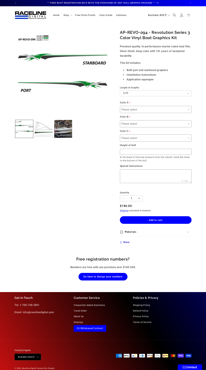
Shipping (124, 210)
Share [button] (126, 242)
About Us (79, 316)
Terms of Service (142, 322)
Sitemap (78, 322)
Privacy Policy (141, 316)
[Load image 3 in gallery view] (63, 129)
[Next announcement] (190, 3)
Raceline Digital (29, 368)
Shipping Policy (141, 305)
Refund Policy (140, 311)
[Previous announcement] (15, 3)
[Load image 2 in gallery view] (44, 129)
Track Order (80, 311)
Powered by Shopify (46, 368)
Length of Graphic (129, 87)
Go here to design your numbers (103, 276)
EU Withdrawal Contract (90, 328)
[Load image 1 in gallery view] (24, 129)
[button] (67, 15)
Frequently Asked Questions (89, 305)
